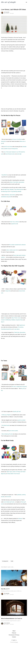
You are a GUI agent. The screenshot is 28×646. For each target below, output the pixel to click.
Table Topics (9, 471)
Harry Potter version (16, 318)
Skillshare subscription (10, 194)
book (19, 189)
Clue (5, 318)
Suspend (18, 319)
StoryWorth (4, 175)
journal (9, 196)
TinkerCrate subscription (19, 332)
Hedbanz (13, 319)
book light (19, 154)
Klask (21, 319)
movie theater (7, 502)
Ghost (16, 642)
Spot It (2, 322)
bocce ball (8, 496)
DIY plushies (20, 327)
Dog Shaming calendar (16, 191)
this (22, 388)
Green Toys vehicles (14, 221)
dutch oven (7, 148)
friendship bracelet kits (6, 329)
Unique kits (7, 291)
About (14, 630)
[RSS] (15, 640)
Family (12, 561)
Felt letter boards (6, 425)
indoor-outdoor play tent (11, 250)
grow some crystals (13, 430)
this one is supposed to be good (19, 386)
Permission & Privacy (14, 634)
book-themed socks (10, 154)
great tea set (14, 223)
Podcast (14, 632)
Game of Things (16, 471)
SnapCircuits (22, 325)
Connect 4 (3, 319)
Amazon (20, 518)
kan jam (2, 496)
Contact (14, 636)
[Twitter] (14, 640)
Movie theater (5, 434)
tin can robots (16, 329)
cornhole (24, 494)
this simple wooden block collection (17, 244)
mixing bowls (15, 148)
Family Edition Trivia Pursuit (13, 473)
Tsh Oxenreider (6, 12)
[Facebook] (12, 640)
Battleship (8, 319)
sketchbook (3, 196)
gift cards (10, 434)
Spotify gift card (17, 411)
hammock (3, 141)
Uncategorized (5, 561)
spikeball (19, 494)
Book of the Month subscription (17, 182)
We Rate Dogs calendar (8, 189)
